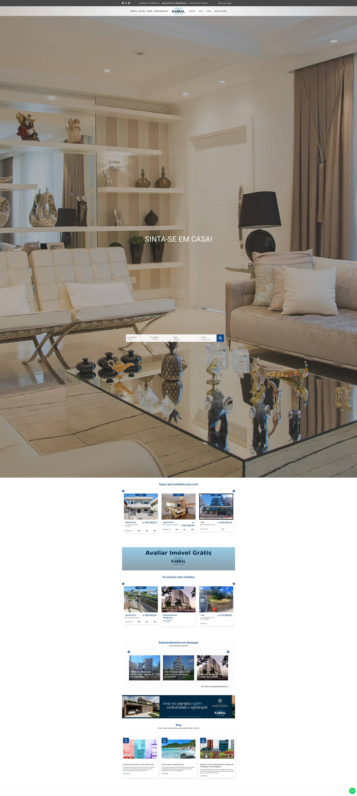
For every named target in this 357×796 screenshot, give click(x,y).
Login (208, 11)
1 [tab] (174, 537)
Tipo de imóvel (154, 337)
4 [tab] (179, 537)
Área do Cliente (221, 11)
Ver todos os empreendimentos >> (215, 686)
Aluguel (142, 11)
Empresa (133, 11)
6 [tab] (182, 537)
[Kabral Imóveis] (178, 11)
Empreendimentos (161, 11)
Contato (192, 11)
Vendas (149, 11)
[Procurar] (220, 338)
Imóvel (204, 337)
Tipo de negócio (131, 337)
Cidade (175, 337)
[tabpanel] (141, 513)
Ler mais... (127, 773)
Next (234, 491)
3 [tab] (177, 537)
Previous (123, 491)
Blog (201, 11)
